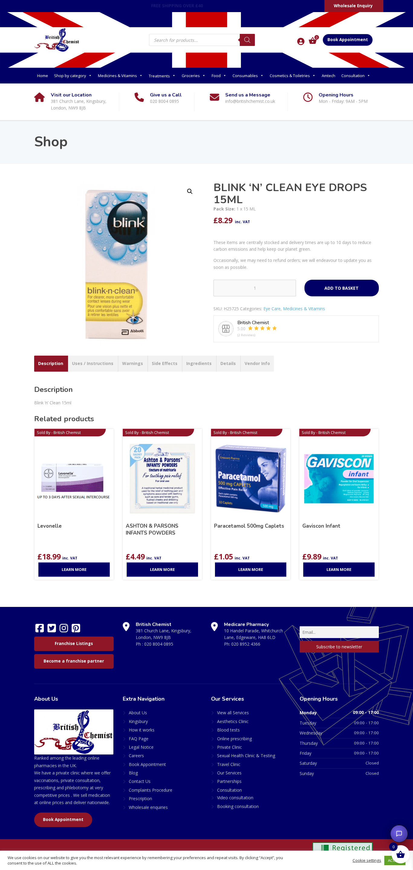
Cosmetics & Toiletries (290, 75)
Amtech (328, 75)
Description (50, 363)
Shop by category (70, 75)
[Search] (247, 40)
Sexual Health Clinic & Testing (246, 755)
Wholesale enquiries (148, 807)
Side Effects (164, 363)
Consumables (245, 75)
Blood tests (228, 730)
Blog (133, 773)
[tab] (50, 363)
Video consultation (235, 797)
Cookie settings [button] (367, 860)
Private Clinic (229, 747)
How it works (141, 730)
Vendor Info (257, 363)
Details (228, 363)
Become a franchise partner (74, 661)
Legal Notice (141, 747)
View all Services (233, 712)
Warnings (132, 363)
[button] (189, 191)
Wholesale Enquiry (353, 5)
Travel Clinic (228, 764)
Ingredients (199, 363)
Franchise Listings (74, 643)
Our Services (229, 773)
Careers (136, 755)
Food (216, 75)
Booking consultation (238, 806)
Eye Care (272, 308)
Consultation (353, 75)
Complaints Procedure (150, 790)
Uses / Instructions (92, 363)
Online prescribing (234, 738)
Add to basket (341, 288)
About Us (138, 712)
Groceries (191, 75)
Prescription (140, 798)
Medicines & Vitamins (117, 75)
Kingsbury (138, 721)
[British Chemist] (57, 39)
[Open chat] (399, 833)
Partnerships (229, 781)
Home (42, 75)
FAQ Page (138, 738)
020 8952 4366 (245, 644)
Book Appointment (347, 39)
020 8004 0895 (158, 644)
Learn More (74, 569)
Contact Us (140, 781)
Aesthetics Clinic (233, 721)
